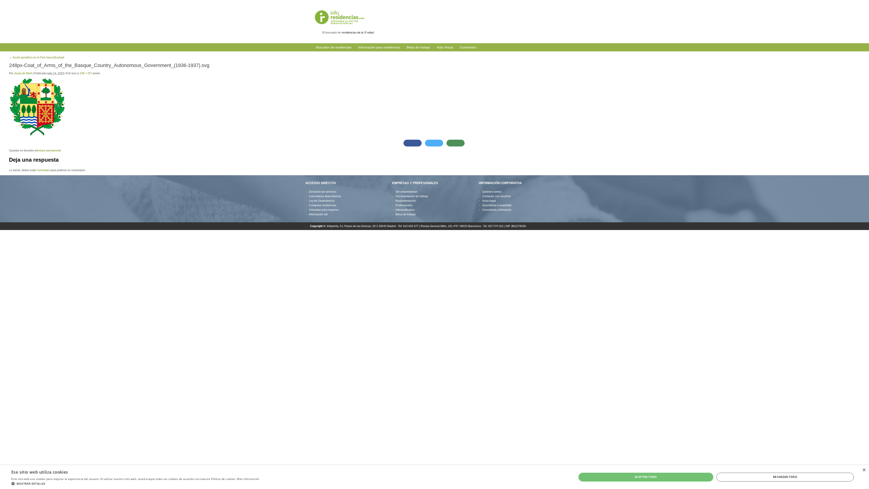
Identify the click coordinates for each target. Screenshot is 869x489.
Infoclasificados (405, 209)
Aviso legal (489, 200)
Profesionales (404, 205)
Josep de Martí (23, 73)
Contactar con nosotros (496, 196)
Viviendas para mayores (324, 209)
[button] (135, 483)
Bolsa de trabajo (418, 47)
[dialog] (434, 477)
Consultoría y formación (496, 209)
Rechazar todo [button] (785, 477)
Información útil (318, 214)
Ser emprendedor (406, 191)
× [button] (864, 470)
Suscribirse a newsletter (497, 205)
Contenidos (468, 47)
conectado (43, 170)
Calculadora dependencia (325, 196)
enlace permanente (49, 150)
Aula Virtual (445, 47)
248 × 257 (86, 73)
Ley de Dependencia (322, 200)
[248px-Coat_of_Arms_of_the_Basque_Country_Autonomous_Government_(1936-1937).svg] (37, 107)
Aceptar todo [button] (646, 477)
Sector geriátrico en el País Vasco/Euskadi (36, 57)
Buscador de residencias (333, 47)
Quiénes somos (491, 191)
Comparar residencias (322, 205)
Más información (248, 479)
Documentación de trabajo (412, 196)
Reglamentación (406, 200)
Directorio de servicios (322, 191)
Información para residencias (379, 47)
